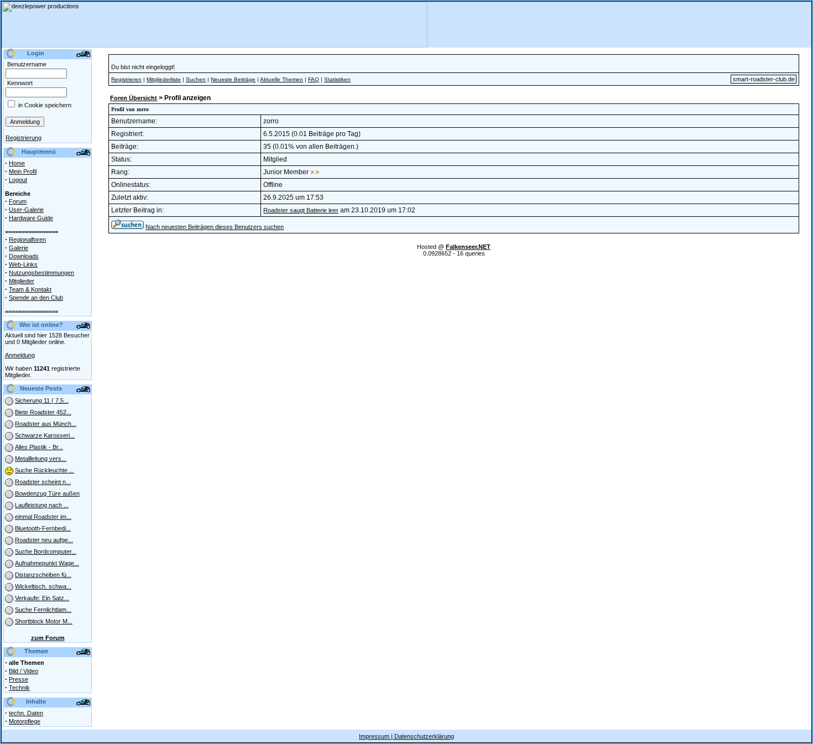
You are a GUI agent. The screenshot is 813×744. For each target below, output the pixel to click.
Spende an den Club (36, 297)
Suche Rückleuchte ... (44, 470)
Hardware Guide (31, 218)
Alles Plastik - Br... (39, 447)
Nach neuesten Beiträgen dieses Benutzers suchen (214, 226)
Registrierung (23, 137)
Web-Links (23, 264)
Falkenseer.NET (468, 246)
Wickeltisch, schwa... (43, 586)
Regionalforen (27, 239)
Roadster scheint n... (43, 481)
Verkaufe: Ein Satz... (42, 598)
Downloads (24, 256)
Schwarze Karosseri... (45, 435)
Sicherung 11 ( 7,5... (42, 400)
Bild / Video (23, 671)
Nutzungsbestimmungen (41, 272)
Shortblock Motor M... (43, 621)
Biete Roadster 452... (43, 412)
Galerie (18, 247)
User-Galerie (26, 209)
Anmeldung (20, 355)
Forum (18, 201)
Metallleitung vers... (40, 458)
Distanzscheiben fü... (43, 574)
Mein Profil (23, 171)
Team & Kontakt (30, 289)
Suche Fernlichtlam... (43, 609)
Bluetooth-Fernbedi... (43, 528)
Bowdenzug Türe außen (47, 493)
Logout (18, 179)
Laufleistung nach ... (42, 505)
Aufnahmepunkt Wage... (47, 563)
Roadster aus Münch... (45, 423)
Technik (19, 687)
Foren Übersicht (133, 98)
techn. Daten (26, 713)
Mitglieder (21, 281)
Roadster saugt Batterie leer (300, 210)
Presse (18, 679)
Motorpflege (24, 721)
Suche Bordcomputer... (45, 551)
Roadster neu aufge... (44, 540)
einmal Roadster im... (43, 516)
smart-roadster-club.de (764, 79)
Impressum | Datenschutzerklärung (406, 736)
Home (17, 163)
